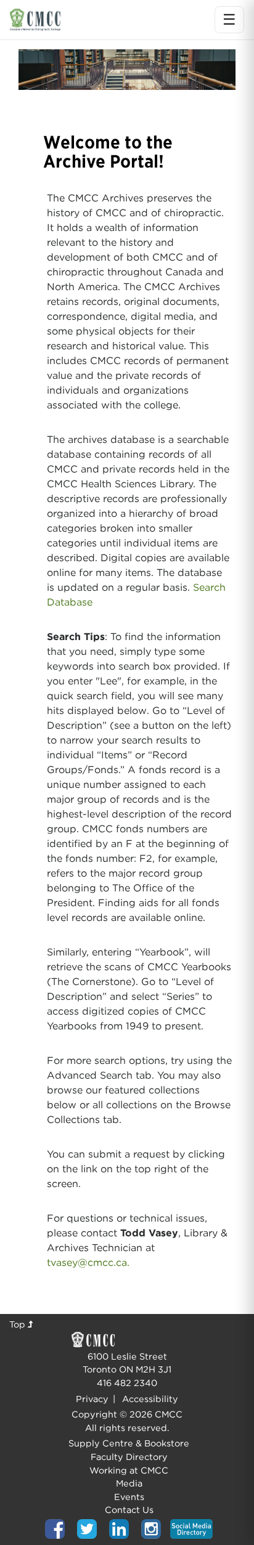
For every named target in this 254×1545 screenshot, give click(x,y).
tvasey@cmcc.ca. (88, 1262)
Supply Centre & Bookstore (128, 1443)
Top (18, 1324)
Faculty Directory (129, 1456)
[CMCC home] (35, 19)
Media (129, 1483)
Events (129, 1496)
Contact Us (129, 1509)
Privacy (92, 1398)
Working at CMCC (128, 1470)
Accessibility (150, 1398)
